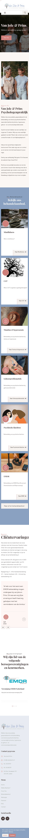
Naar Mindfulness (20, 252)
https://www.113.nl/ (12, 160)
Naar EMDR (21, 496)
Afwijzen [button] (5, 835)
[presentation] (3, 627)
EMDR (6, 476)
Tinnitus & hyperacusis (14, 330)
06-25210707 (7, 763)
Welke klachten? (5, 788)
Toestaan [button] (12, 835)
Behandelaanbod (5, 794)
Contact (3, 807)
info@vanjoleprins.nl (9, 760)
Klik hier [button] (11, 831)
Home (3, 784)
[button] (12, 706)
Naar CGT (22, 300)
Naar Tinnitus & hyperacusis (17, 349)
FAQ (2, 803)
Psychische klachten (12, 427)
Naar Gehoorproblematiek (17, 398)
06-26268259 (7, 767)
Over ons (6, 37)
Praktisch (3, 800)
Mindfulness (9, 232)
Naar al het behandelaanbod (14, 506)
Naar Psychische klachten (17, 447)
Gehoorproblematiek (12, 379)
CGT (5, 281)
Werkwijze (4, 797)
